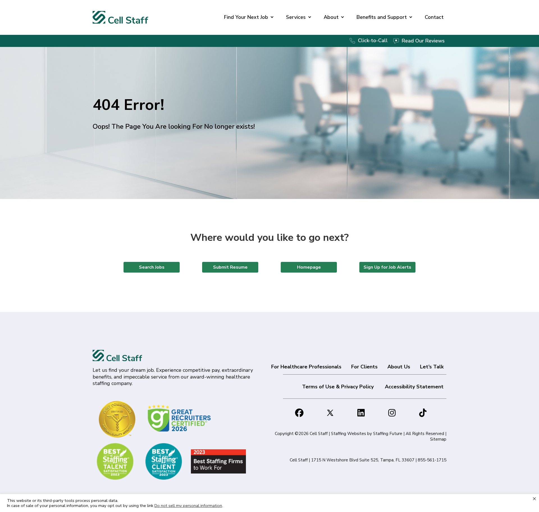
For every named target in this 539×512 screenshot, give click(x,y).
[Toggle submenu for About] (342, 17)
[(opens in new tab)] (180, 417)
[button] (299, 412)
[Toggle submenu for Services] (309, 17)
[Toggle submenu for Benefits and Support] (410, 17)
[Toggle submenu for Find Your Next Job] (272, 17)
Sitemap (438, 439)
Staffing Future (387, 433)
